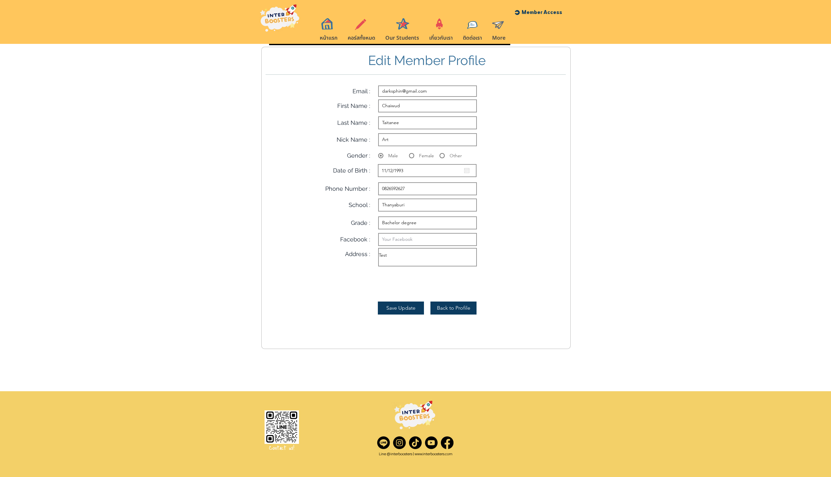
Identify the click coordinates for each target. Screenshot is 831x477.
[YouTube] (431, 442)
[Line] (383, 442)
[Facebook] (447, 442)
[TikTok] (415, 442)
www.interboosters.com (434, 454)
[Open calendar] (466, 170)
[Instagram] (399, 442)
